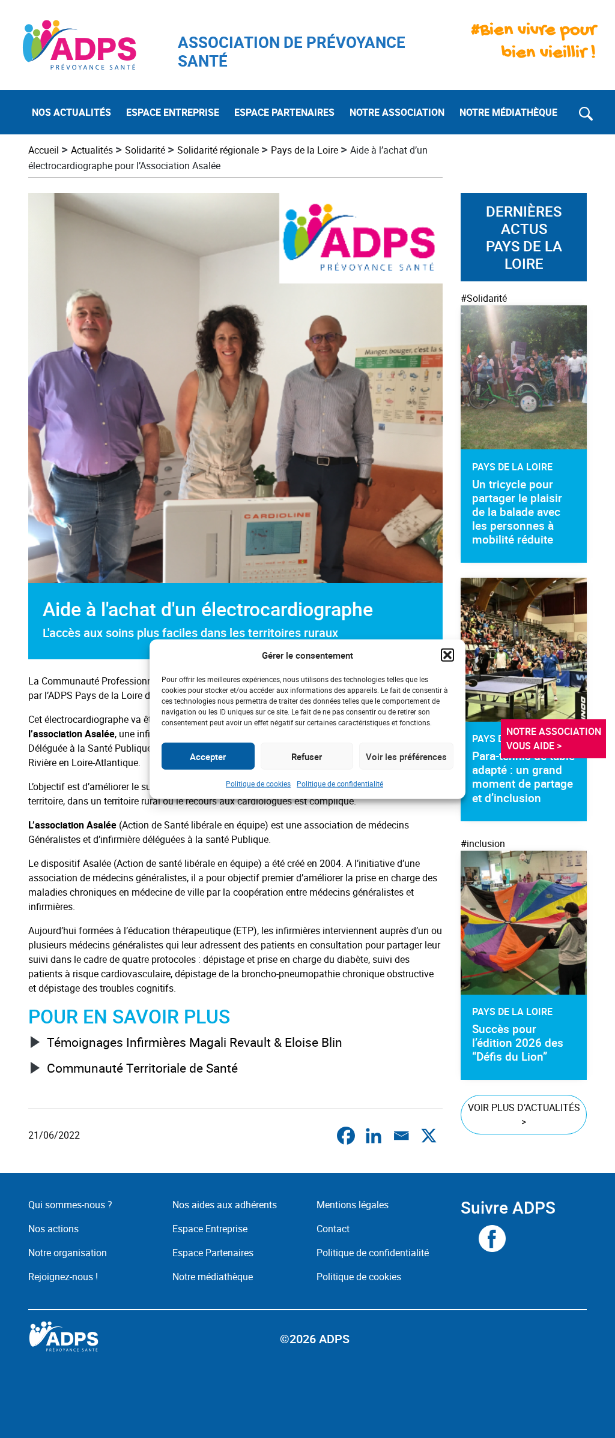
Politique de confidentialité (340, 783)
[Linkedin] (373, 1135)
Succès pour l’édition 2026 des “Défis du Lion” (517, 1042)
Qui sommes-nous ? (70, 1204)
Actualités (92, 150)
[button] (447, 655)
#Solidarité (484, 298)
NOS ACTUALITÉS (71, 112)
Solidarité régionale (218, 150)
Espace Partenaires (212, 1252)
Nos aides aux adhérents (224, 1204)
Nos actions (53, 1228)
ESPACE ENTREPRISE (172, 112)
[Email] (401, 1135)
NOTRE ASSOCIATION (397, 112)
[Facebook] (346, 1135)
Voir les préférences (406, 756)
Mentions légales (353, 1204)
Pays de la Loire (304, 150)
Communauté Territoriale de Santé (142, 1067)
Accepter (208, 756)
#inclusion (483, 843)
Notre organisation (67, 1252)
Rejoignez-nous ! (63, 1276)
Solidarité (145, 150)
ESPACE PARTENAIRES (284, 112)
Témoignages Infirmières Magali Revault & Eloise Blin (194, 1042)
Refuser (306, 756)
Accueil (43, 150)
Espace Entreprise (209, 1228)
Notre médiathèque (213, 1276)
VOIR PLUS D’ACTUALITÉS (524, 1114)
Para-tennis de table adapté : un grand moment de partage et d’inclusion (523, 776)
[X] (428, 1135)
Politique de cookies (258, 783)
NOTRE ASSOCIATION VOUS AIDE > (555, 738)
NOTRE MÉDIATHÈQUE (508, 112)
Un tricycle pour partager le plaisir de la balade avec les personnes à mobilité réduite (517, 511)
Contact (333, 1228)
